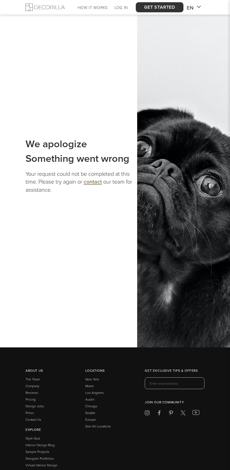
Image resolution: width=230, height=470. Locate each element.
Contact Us (33, 419)
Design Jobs (35, 406)
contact (93, 181)
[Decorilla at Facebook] (159, 414)
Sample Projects (37, 451)
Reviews (32, 392)
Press (30, 412)
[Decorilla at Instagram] (147, 414)
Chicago (91, 406)
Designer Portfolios (40, 458)
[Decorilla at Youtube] (195, 413)
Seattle (90, 412)
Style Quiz (33, 438)
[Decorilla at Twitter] (183, 414)
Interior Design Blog (40, 445)
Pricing (31, 399)
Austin (89, 399)
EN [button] (190, 7)
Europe (90, 419)
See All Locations (98, 426)
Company (32, 386)
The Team (33, 379)
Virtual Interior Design (41, 465)
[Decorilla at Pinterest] (171, 414)
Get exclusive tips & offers (171, 371)
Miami (89, 386)
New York (92, 379)
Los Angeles (94, 392)
